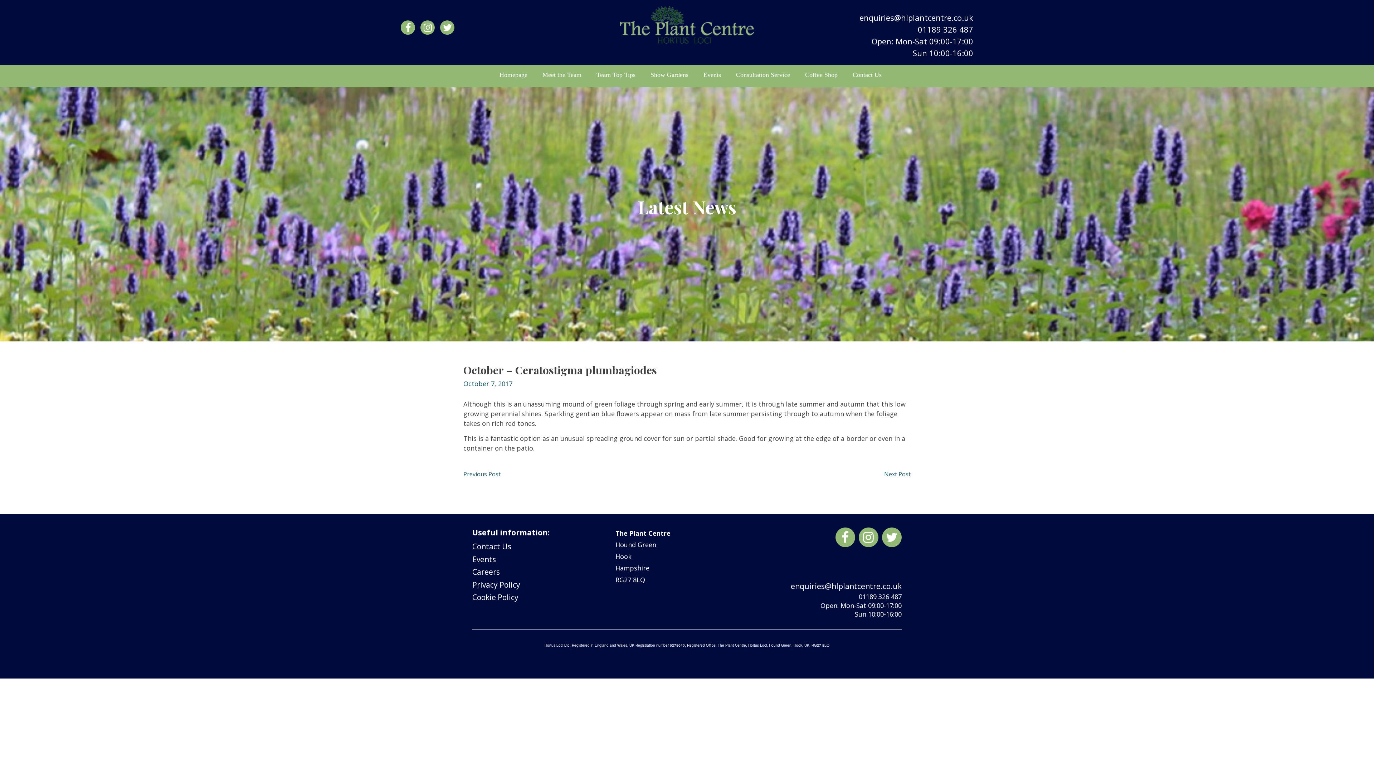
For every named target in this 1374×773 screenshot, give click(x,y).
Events (712, 74)
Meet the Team (561, 74)
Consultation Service (763, 74)
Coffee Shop (821, 74)
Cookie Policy (495, 597)
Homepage (513, 74)
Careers (486, 572)
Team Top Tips (615, 74)
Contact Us (867, 74)
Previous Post (482, 474)
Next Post (897, 474)
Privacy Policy (496, 585)
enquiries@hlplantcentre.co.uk (916, 17)
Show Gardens (669, 74)
